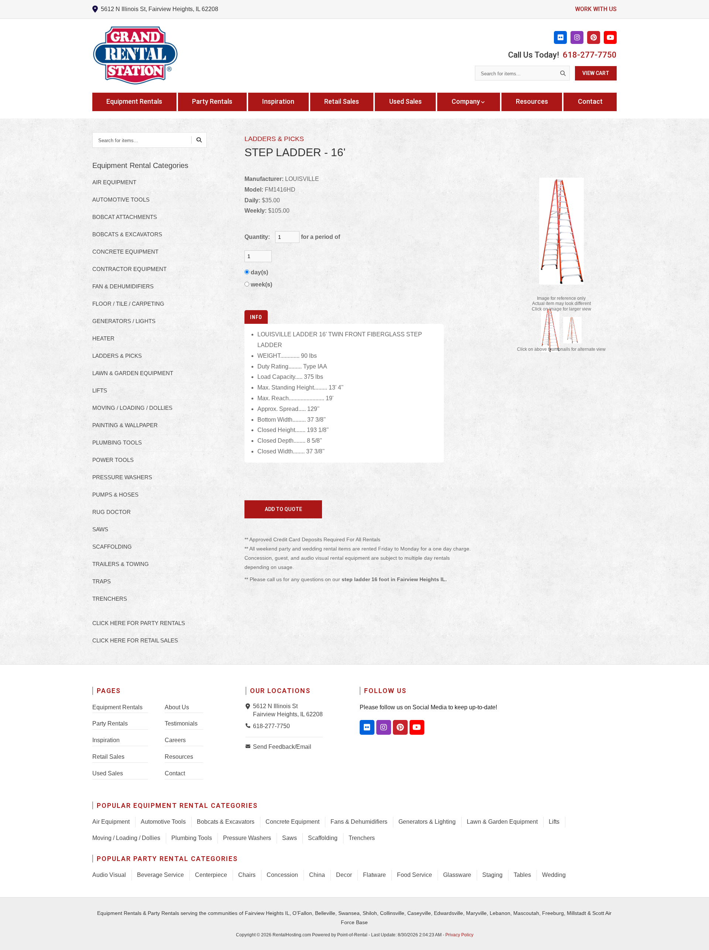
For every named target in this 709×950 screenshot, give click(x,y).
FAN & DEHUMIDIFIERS (123, 286)
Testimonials (181, 723)
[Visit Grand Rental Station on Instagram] (577, 37)
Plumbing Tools (191, 838)
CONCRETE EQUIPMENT (125, 251)
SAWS (100, 529)
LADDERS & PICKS (117, 356)
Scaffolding (323, 838)
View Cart (595, 73)
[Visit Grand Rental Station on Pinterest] (593, 37)
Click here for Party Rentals (138, 623)
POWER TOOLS (113, 460)
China (317, 875)
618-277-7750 (590, 54)
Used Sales (405, 101)
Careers (175, 740)
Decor (344, 875)
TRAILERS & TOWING (120, 564)
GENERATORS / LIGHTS (123, 321)
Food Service (414, 875)
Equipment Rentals (134, 101)
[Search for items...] (562, 73)
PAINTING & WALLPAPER (125, 425)
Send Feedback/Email (282, 747)
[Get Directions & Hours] (249, 706)
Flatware (374, 875)
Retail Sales (341, 101)
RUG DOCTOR (111, 512)
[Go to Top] (695, 936)
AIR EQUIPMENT (114, 182)
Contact (590, 101)
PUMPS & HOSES (115, 494)
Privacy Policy (459, 934)
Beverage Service (160, 875)
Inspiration (278, 101)
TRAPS (101, 581)
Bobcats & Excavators (225, 822)
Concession (282, 875)
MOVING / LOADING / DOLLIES (132, 408)
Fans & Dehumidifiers (358, 822)
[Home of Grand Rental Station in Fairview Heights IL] (135, 55)
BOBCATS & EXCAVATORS (127, 234)
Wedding (554, 875)
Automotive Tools (163, 822)
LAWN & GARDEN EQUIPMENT (132, 373)
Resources (532, 101)
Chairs (247, 875)
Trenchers (362, 838)
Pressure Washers (247, 838)
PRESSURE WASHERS (122, 477)
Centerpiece (211, 875)
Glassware (457, 875)
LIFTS (99, 390)
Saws (289, 838)
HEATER (103, 338)
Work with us (596, 9)
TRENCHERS (109, 599)
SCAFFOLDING (112, 546)
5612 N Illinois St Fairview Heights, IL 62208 (288, 710)
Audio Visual (109, 875)
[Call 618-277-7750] (249, 725)
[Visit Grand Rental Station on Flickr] (560, 37)
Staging (492, 875)
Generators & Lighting (427, 822)
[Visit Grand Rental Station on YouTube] (610, 37)
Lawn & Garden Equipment (502, 822)
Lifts (554, 822)
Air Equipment (111, 822)
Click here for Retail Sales (135, 640)
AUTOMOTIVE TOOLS (121, 199)
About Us (177, 707)
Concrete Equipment (292, 822)
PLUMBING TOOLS (117, 442)
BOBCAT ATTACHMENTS (124, 217)
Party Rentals (212, 101)
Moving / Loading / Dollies (126, 838)
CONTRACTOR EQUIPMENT (129, 269)
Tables (522, 875)
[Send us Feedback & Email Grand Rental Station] (249, 746)
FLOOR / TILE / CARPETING (128, 304)
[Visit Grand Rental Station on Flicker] (367, 727)
